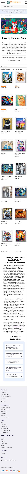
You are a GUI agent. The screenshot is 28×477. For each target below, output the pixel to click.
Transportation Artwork (6, 447)
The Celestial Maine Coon (20, 199)
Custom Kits (4, 426)
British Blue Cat (4, 221)
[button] (26, 3)
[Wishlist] (10, 73)
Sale (2, 422)
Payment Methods (5, 407)
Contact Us (3, 401)
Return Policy (4, 411)
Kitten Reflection (18, 176)
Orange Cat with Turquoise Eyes (21, 108)
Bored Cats (3, 153)
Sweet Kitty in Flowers (6, 85)
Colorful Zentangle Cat (6, 243)
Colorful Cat (3, 108)
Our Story (3, 392)
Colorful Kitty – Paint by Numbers (20, 154)
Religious (3, 445)
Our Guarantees (4, 394)
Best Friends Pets (19, 131)
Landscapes (4, 443)
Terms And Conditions (6, 396)
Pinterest (3, 453)
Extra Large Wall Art (5, 430)
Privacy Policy (4, 398)
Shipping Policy (4, 409)
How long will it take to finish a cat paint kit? (12, 361)
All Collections (4, 432)
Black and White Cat (5, 131)
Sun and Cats (18, 243)
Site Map (3, 415)
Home (2, 15)
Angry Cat (17, 85)
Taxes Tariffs (4, 413)
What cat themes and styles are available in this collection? (14, 355)
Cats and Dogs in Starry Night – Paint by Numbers (6, 177)
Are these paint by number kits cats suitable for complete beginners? (13, 347)
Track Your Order (5, 417)
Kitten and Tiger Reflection (7, 199)
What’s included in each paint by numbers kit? (12, 375)
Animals (6, 15)
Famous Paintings (5, 428)
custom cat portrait (17, 326)
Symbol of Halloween (19, 221)
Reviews (3, 400)
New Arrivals (4, 424)
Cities (2, 439)
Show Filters (6, 66)
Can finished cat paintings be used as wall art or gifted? (13, 369)
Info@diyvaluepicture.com (10, 460)
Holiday (3, 441)
